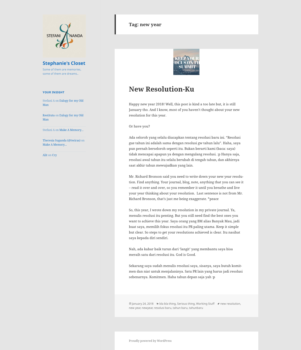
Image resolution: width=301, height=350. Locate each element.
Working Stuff (205, 304)
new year (134, 308)
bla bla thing (167, 304)
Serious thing (186, 304)
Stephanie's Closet (64, 63)
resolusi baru (162, 308)
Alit (45, 155)
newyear (147, 308)
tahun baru (180, 308)
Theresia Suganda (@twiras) (61, 140)
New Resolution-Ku (161, 88)
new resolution (230, 304)
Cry (54, 155)
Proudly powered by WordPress (150, 341)
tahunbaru (196, 308)
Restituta (49, 115)
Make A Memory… (71, 130)
